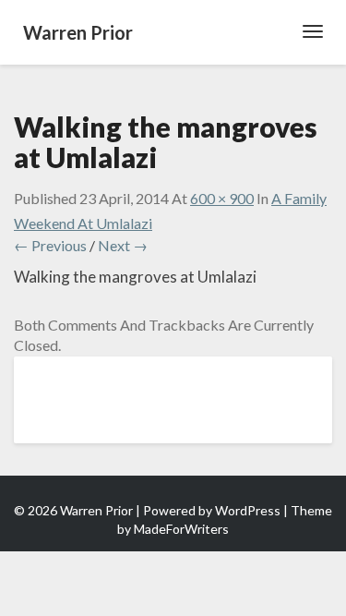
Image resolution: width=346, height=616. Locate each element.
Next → (123, 245)
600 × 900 (222, 198)
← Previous (50, 245)
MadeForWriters (181, 529)
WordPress (247, 510)
